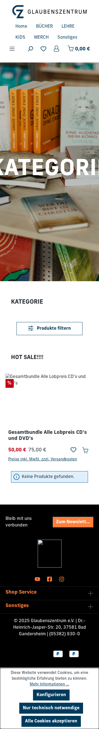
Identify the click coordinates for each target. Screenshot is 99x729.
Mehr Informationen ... (49, 684)
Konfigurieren (51, 695)
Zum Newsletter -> (75, 522)
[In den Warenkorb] (85, 450)
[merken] (73, 450)
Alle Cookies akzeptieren (51, 721)
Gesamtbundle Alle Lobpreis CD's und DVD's (47, 435)
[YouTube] (38, 579)
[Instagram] (61, 579)
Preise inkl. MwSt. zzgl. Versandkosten (42, 459)
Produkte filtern (53, 328)
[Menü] (12, 49)
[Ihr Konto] (57, 49)
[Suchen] (30, 49)
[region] (50, 418)
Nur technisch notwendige (51, 708)
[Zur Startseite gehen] (50, 11)
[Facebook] (50, 579)
